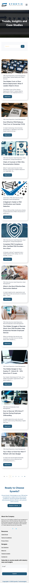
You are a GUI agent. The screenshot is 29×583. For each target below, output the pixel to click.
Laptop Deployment (16, 77)
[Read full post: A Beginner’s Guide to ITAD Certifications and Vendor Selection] (14, 188)
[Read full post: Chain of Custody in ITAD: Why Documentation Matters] (14, 148)
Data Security (9, 157)
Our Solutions (4, 547)
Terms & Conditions (6, 537)
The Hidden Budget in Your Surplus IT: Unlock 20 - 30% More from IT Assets (13, 371)
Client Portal (4, 534)
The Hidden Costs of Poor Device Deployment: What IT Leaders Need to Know (13, 83)
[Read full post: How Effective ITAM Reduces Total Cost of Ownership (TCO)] (14, 110)
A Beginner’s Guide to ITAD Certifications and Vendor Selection (12, 204)
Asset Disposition (10, 75)
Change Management (16, 159)
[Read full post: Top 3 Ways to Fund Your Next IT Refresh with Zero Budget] (14, 440)
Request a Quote (13, 505)
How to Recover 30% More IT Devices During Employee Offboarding (13, 413)
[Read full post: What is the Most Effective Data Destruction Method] (14, 273)
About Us (3, 550)
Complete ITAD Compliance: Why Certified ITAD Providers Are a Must (13, 246)
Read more (7, 96)
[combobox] (13, 46)
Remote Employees (8, 323)
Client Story (6, 197)
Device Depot (6, 77)
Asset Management (20, 75)
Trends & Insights (5, 553)
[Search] (22, 46)
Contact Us (4, 556)
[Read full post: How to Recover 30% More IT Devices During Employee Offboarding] (14, 397)
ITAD (4, 75)
